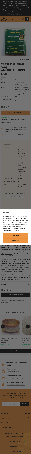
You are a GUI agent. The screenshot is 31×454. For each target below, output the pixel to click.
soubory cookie (22, 216)
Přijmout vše (15, 235)
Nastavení (15, 240)
